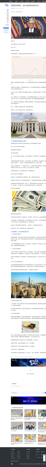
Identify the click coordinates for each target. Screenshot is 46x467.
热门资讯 (28, 451)
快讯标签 (28, 458)
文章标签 (28, 456)
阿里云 (21, 463)
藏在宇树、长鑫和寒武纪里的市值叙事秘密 (16, 419)
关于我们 (18, 453)
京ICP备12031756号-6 (37, 465)
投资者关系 (13, 458)
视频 (8, 18)
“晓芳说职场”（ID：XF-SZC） (25, 352)
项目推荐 (12, 453)
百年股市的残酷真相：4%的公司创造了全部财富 (30, 419)
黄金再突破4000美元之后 (29, 443)
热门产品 (28, 453)
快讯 (8, 11)
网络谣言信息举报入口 (15, 461)
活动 (8, 22)
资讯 (8, 14)
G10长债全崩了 (14, 430)
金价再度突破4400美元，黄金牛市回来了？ (16, 444)
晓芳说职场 (13, 8)
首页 (8, 9)
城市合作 (12, 451)
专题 (8, 20)
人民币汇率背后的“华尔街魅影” (30, 430)
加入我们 (18, 458)
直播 (8, 16)
